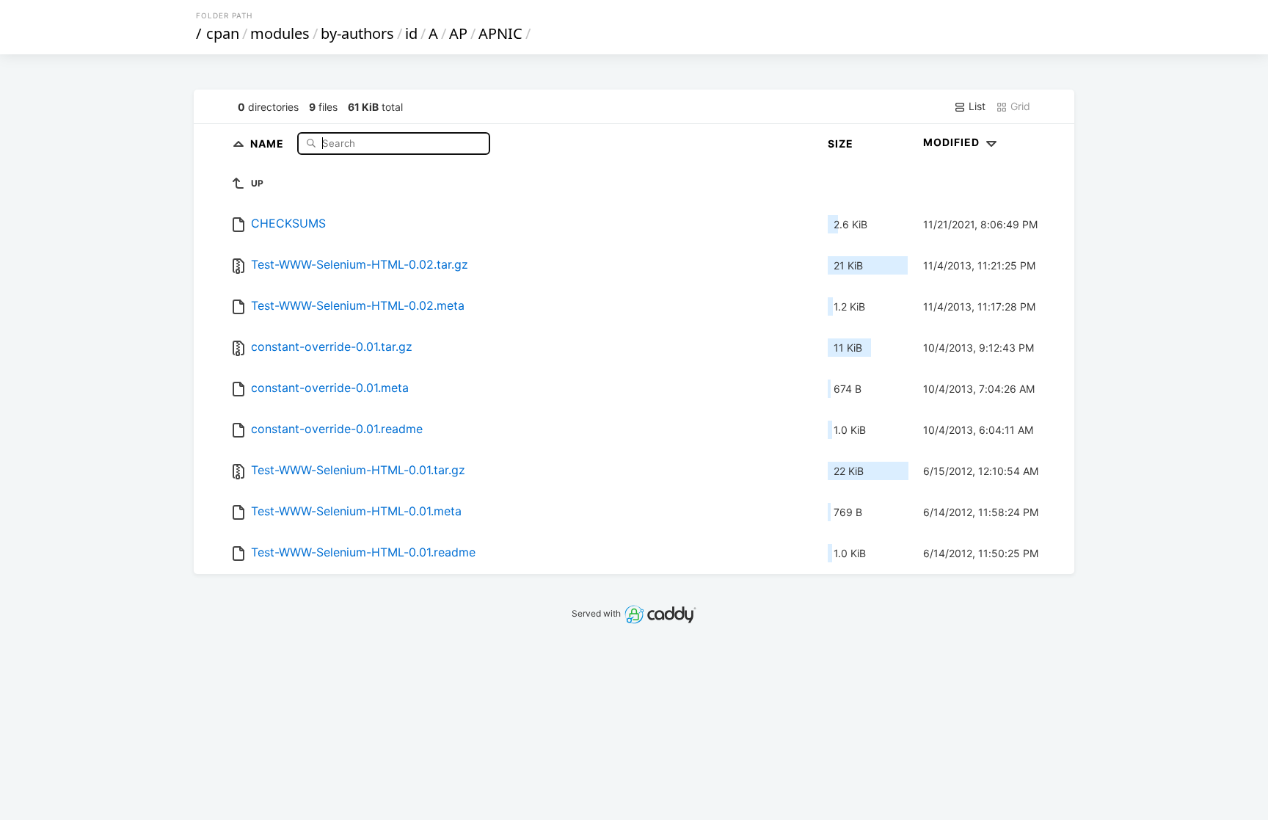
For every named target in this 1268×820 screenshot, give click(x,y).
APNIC (500, 33)
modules (280, 33)
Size (840, 143)
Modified (953, 142)
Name (268, 143)
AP (458, 33)
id (411, 33)
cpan (222, 33)
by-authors (357, 33)
